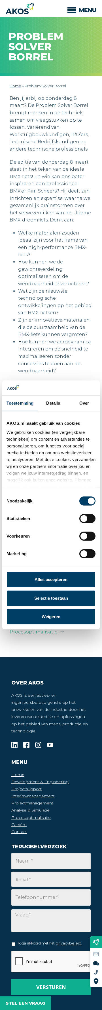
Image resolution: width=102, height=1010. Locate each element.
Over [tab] (84, 403)
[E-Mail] (96, 954)
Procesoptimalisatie (34, 632)
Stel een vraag (25, 1003)
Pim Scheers (42, 191)
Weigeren (51, 616)
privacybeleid (68, 943)
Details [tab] (53, 403)
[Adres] (96, 981)
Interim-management (33, 795)
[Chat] (96, 963)
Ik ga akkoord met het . (50, 943)
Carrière (19, 824)
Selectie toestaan (51, 598)
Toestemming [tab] (20, 403)
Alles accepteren (51, 579)
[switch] (87, 536)
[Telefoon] (96, 972)
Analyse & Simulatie (30, 810)
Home (15, 86)
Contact (19, 831)
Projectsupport (26, 788)
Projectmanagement (32, 803)
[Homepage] (20, 8)
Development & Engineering (40, 781)
